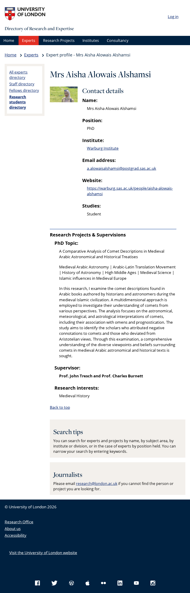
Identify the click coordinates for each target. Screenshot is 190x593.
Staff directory (21, 84)
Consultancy (117, 40)
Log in (173, 16)
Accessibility (15, 535)
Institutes (90, 40)
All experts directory (18, 75)
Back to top (60, 407)
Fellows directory (24, 90)
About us (13, 528)
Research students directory (17, 102)
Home (8, 40)
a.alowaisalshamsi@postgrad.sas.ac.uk (121, 168)
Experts (28, 40)
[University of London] (39, 14)
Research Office (19, 522)
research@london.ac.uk (96, 483)
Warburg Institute (103, 148)
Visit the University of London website (43, 552)
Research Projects (59, 40)
